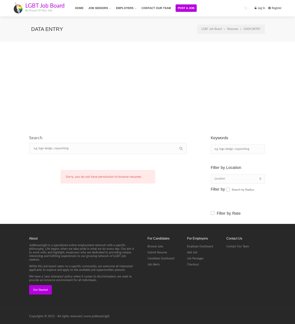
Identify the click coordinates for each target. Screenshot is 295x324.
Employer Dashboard (200, 246)
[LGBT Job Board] (17, 12)
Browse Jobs (155, 246)
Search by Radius (243, 189)
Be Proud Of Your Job (38, 10)
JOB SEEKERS (98, 8)
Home (79, 8)
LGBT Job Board (45, 6)
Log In (261, 8)
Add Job (192, 252)
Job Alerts (154, 264)
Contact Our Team (156, 8)
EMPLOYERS (124, 8)
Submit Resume (157, 252)
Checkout (193, 264)
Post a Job (186, 8)
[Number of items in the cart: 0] (246, 8)
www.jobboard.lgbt (96, 316)
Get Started (40, 289)
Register (276, 8)
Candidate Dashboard (161, 258)
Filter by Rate (229, 213)
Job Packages (195, 258)
